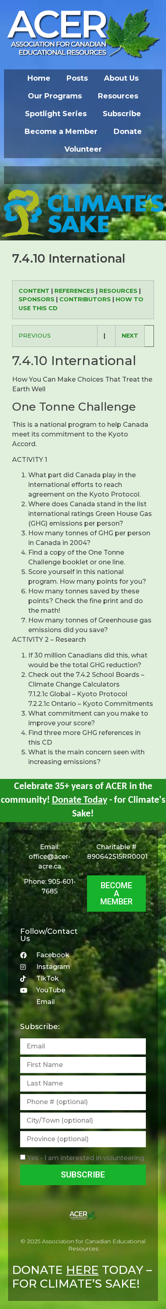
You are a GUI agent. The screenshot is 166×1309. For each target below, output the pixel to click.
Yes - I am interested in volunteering (85, 1158)
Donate (128, 131)
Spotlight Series (56, 113)
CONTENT (34, 290)
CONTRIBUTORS (85, 299)
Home (38, 78)
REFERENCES (74, 290)
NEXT (130, 335)
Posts (77, 78)
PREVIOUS (35, 335)
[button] (83, 175)
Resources (118, 96)
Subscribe (122, 113)
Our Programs (55, 96)
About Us (121, 78)
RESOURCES (118, 290)
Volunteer (83, 149)
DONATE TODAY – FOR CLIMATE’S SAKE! (82, 1276)
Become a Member (61, 131)
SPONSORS (36, 299)
